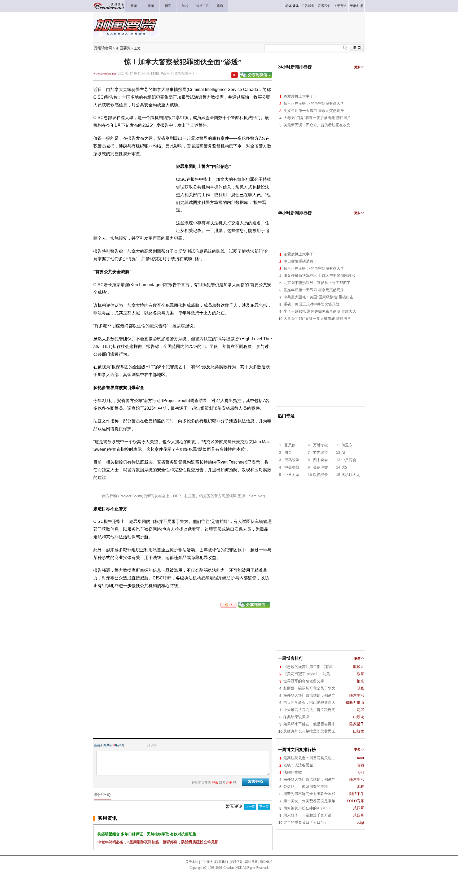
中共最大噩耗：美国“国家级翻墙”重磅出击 (319, 297)
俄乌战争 (291, 460)
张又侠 (290, 445)
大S (344, 467)
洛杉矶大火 (350, 475)
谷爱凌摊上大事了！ (300, 96)
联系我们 (221, 862)
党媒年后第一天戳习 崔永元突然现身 (314, 111)
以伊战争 (320, 475)
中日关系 (291, 475)
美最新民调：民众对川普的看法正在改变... (319, 125)
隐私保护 (266, 862)
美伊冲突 (320, 467)
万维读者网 (103, 48)
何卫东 (347, 445)
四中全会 (320, 460)
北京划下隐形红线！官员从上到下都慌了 (317, 283)
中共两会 (348, 460)
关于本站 (192, 862)
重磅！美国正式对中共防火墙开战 (311, 304)
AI (343, 453)
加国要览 (123, 48)
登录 (353, 6)
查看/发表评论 (185, 73)
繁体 (295, 6)
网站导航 (251, 862)
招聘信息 (236, 862)
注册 (360, 6)
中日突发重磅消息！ (300, 261)
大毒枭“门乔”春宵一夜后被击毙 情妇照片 (317, 118)
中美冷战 (291, 467)
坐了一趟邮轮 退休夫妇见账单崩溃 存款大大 (320, 311)
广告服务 (206, 862)
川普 (288, 453)
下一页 (264, 807)
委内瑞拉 (320, 453)
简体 (288, 6)
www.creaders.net (104, 73)
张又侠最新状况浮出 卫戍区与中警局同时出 (319, 276)
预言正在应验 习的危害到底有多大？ (314, 104)
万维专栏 (320, 445)
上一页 (250, 807)
